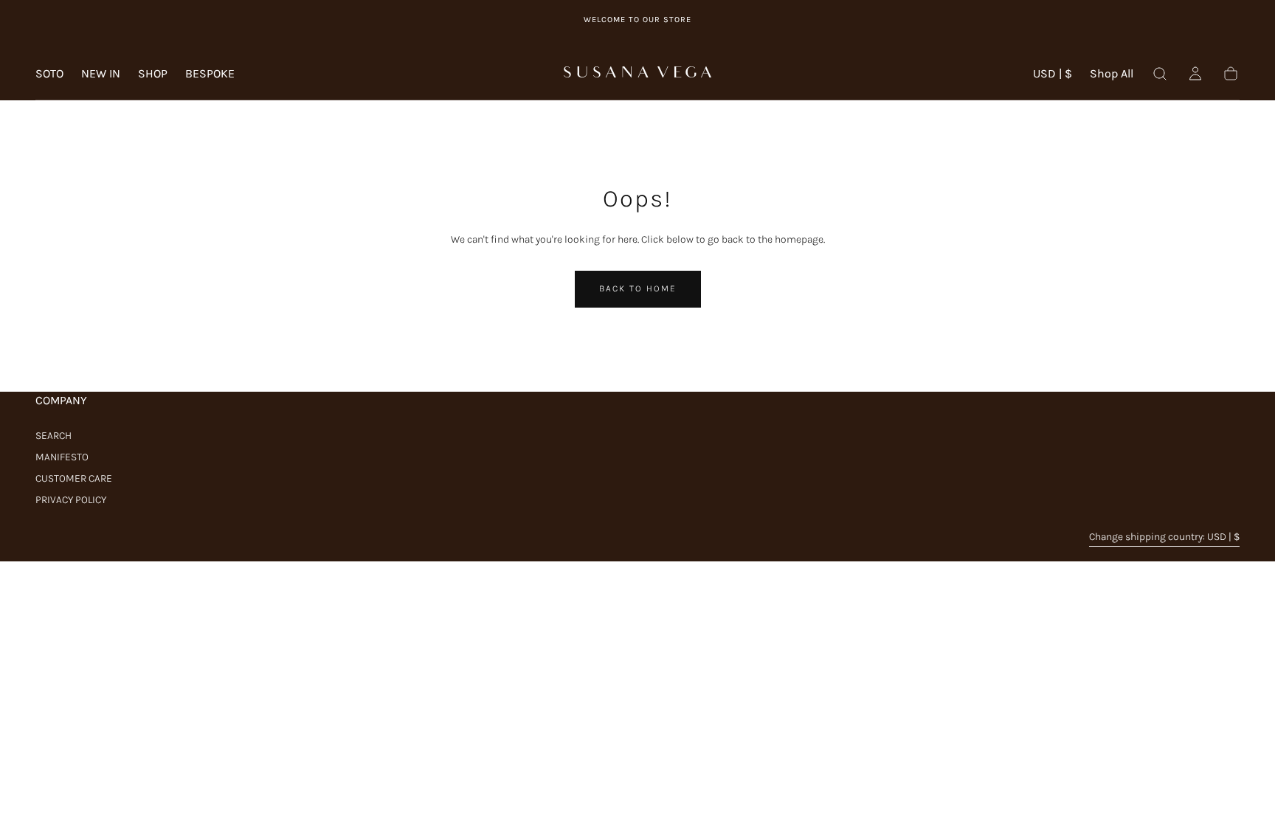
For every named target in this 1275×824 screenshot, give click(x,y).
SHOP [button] (152, 73)
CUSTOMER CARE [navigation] (73, 478)
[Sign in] (1195, 74)
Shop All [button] (1111, 73)
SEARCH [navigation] (53, 435)
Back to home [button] (638, 288)
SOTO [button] (49, 73)
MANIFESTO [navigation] (62, 457)
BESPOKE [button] (210, 73)
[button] (1052, 76)
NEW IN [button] (100, 73)
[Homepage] (637, 74)
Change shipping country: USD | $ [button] (1164, 537)
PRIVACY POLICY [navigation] (70, 500)
